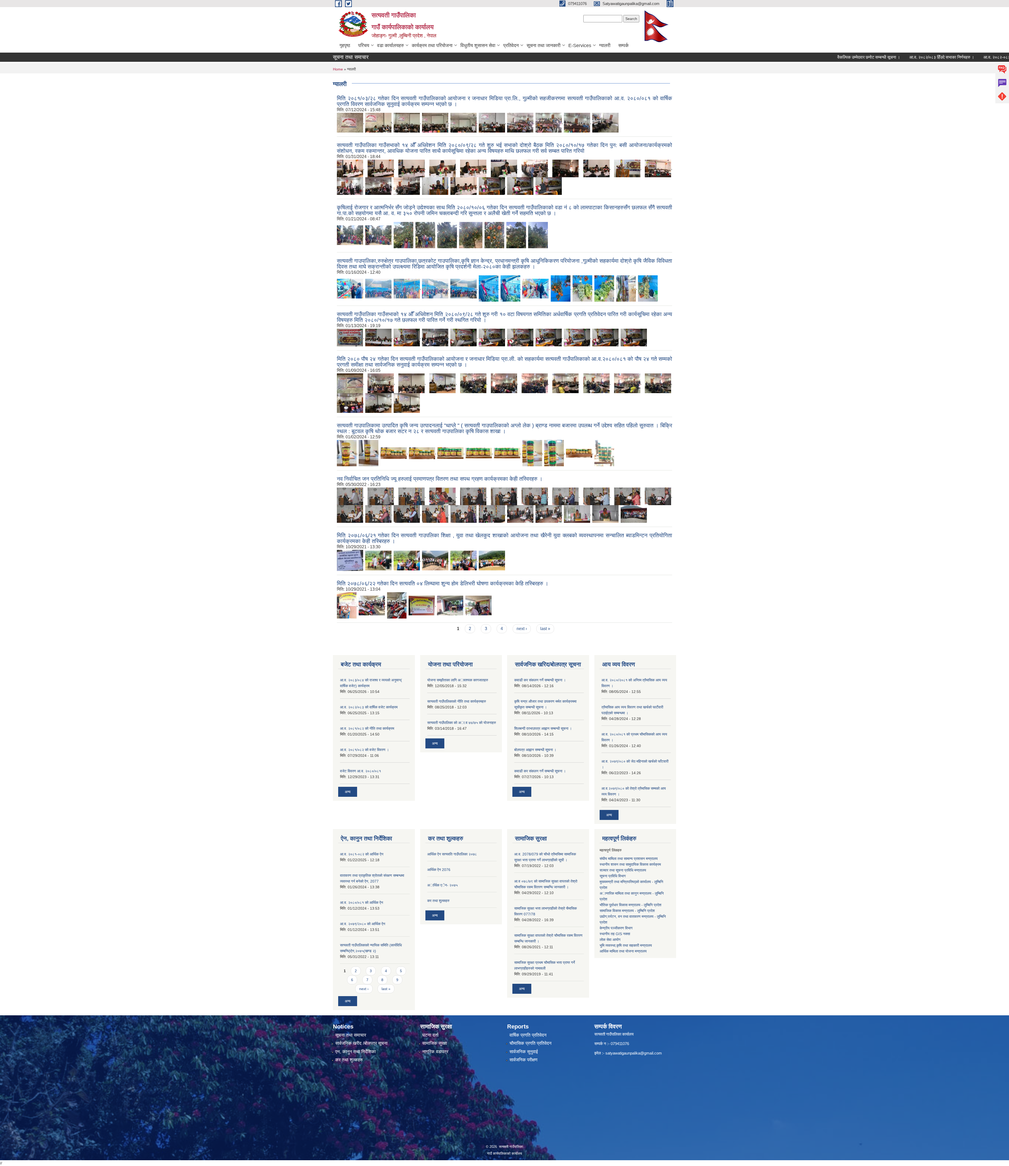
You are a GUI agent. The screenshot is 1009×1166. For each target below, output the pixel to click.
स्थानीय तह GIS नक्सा (615, 934)
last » (545, 628)
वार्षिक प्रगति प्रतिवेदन (528, 1035)
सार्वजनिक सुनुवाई (523, 1051)
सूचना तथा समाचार (350, 1035)
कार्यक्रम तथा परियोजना (432, 45)
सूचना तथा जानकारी (543, 45)
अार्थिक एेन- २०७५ (442, 885)
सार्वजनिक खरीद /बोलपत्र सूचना (361, 1043)
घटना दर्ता (430, 1035)
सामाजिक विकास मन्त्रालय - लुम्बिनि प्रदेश (627, 911)
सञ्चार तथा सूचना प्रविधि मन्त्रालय (623, 870)
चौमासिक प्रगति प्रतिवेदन (530, 1043)
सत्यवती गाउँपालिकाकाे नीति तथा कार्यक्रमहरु (456, 701)
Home (338, 69)
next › (522, 628)
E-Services (579, 45)
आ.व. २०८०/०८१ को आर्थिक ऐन (361, 902)
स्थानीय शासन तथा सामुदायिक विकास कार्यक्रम (630, 864)
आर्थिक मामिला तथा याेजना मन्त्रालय (623, 951)
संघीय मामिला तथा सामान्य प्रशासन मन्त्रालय (629, 858)
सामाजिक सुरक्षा (434, 1043)
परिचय (363, 45)
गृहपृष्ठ (344, 45)
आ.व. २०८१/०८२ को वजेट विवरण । (364, 750)
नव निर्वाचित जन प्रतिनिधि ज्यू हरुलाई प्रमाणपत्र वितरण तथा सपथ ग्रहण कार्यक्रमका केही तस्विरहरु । (440, 479)
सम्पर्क (623, 45)
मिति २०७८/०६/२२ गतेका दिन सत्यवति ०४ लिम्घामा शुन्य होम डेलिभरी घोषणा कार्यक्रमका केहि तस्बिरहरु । (442, 583)
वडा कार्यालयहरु (390, 45)
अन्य (348, 792)
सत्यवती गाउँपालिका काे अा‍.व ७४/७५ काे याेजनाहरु (461, 723)
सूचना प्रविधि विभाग (613, 876)
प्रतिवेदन (511, 45)
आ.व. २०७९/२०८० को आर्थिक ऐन (362, 924)
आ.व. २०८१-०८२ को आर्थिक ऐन (361, 854)
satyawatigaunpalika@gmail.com (633, 1053)
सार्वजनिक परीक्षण (523, 1059)
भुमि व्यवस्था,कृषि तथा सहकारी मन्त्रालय (626, 945)
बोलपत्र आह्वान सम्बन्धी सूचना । (535, 750)
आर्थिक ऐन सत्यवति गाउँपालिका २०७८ (452, 854)
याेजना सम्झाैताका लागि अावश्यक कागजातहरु (457, 680)
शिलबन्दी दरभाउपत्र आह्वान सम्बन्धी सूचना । (543, 728)
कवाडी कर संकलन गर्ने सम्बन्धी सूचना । (540, 680)
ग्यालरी (604, 45)
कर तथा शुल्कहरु (438, 901)
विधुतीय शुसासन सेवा (477, 45)
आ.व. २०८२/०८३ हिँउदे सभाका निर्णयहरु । (896, 57)
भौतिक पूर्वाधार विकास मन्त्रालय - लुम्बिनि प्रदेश (630, 905)
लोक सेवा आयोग (610, 939)
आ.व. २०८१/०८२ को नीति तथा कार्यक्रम (367, 728)
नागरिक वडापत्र (435, 1051)
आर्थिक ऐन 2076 (438, 870)
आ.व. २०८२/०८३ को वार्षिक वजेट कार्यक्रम (369, 707)
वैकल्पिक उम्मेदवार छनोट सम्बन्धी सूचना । (823, 57)
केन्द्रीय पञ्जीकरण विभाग (616, 928)
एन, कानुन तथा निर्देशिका (355, 1051)
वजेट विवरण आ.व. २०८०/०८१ (360, 771)
